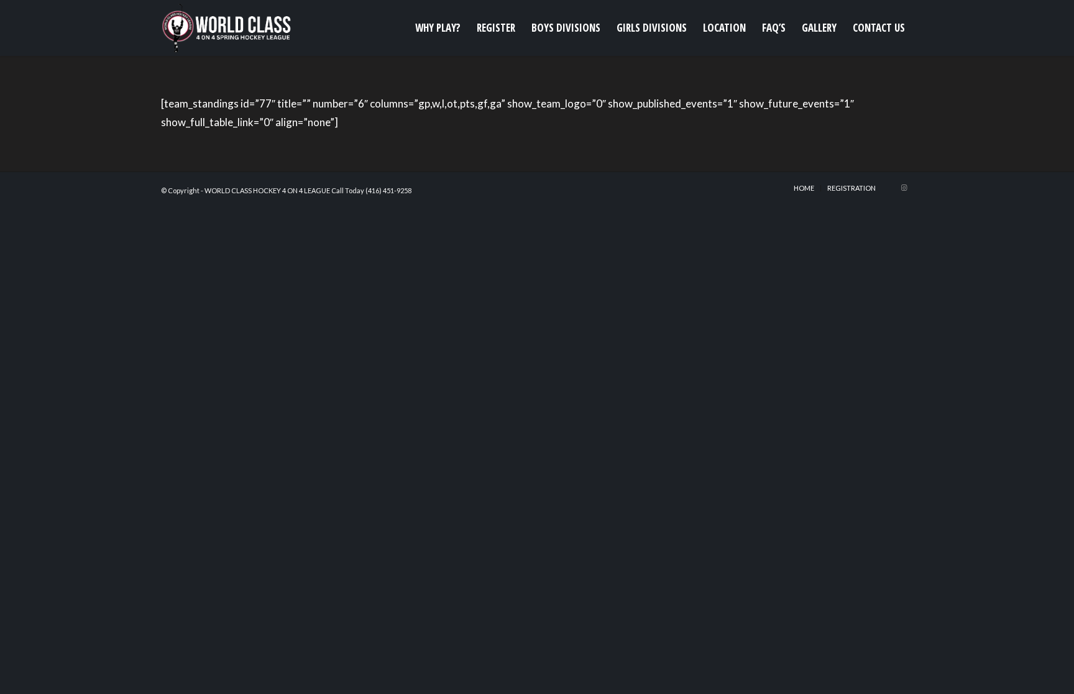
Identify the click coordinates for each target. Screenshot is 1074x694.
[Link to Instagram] (903, 187)
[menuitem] (438, 28)
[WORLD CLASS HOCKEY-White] (228, 28)
